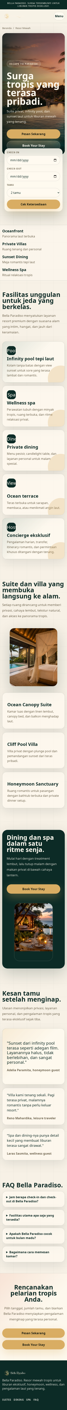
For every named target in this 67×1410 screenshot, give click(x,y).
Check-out (14, 168)
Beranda (7, 28)
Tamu (10, 185)
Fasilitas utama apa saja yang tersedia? (30, 1217)
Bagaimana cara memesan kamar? (27, 1254)
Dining (19, 1399)
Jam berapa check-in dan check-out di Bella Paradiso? (31, 1199)
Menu (59, 16)
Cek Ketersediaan (34, 204)
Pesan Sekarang (33, 134)
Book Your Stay (33, 145)
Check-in (13, 152)
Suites (6, 1399)
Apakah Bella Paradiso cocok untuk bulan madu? (29, 1236)
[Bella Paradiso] (14, 16)
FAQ (36, 1399)
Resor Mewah (23, 28)
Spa (28, 1399)
